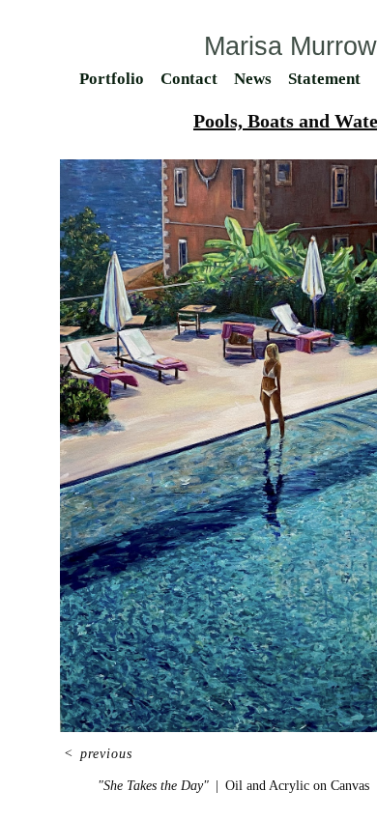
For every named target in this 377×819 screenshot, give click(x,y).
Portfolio (111, 79)
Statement (324, 79)
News (253, 79)
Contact (189, 79)
